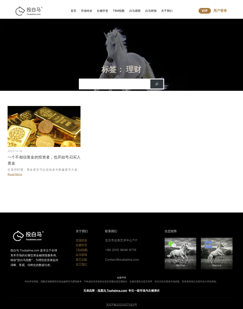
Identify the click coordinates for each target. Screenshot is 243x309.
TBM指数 (82, 250)
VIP (205, 11)
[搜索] (156, 84)
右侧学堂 (81, 245)
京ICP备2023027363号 (121, 304)
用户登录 (220, 11)
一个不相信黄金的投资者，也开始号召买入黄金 (44, 160)
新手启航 (81, 259)
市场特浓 (81, 240)
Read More (15, 174)
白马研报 (81, 254)
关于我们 (81, 264)
